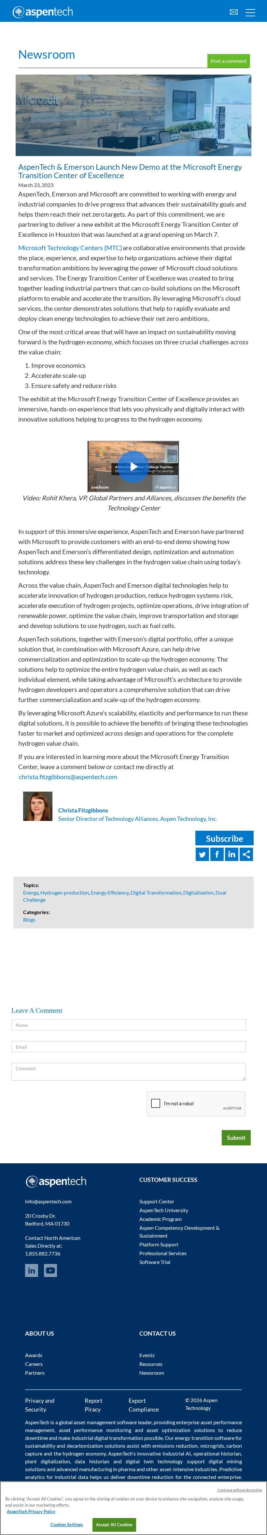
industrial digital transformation (107, 1438)
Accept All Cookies (114, 1524)
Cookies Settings (66, 1524)
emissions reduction (175, 1445)
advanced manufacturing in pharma (95, 1469)
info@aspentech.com (48, 1201)
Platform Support (158, 1244)
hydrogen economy (84, 1453)
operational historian (217, 1453)
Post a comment (229, 61)
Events (147, 1355)
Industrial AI (176, 1453)
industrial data (71, 1477)
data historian (92, 1461)
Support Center (156, 1201)
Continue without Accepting (240, 1490)
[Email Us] (234, 11)
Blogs (29, 919)
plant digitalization (47, 1461)
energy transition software (204, 1438)
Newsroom (46, 54)
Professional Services (163, 1253)
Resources (150, 1364)
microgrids (212, 1445)
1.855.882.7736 (42, 1253)
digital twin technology (154, 1461)
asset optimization (168, 1430)
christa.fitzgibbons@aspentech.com (68, 777)
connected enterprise (217, 1477)
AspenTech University (163, 1210)
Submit (236, 1137)
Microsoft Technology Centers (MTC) (70, 247)
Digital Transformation (156, 892)
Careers (34, 1364)
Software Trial (154, 1262)
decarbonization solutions (96, 1445)
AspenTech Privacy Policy (31, 1511)
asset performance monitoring (95, 1430)
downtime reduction (150, 1477)
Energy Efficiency (110, 892)
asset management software (105, 1422)
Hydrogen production (64, 892)
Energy (30, 892)
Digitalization (198, 892)
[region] (133, 1508)
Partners (35, 1373)
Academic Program (160, 1219)
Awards (33, 1355)
